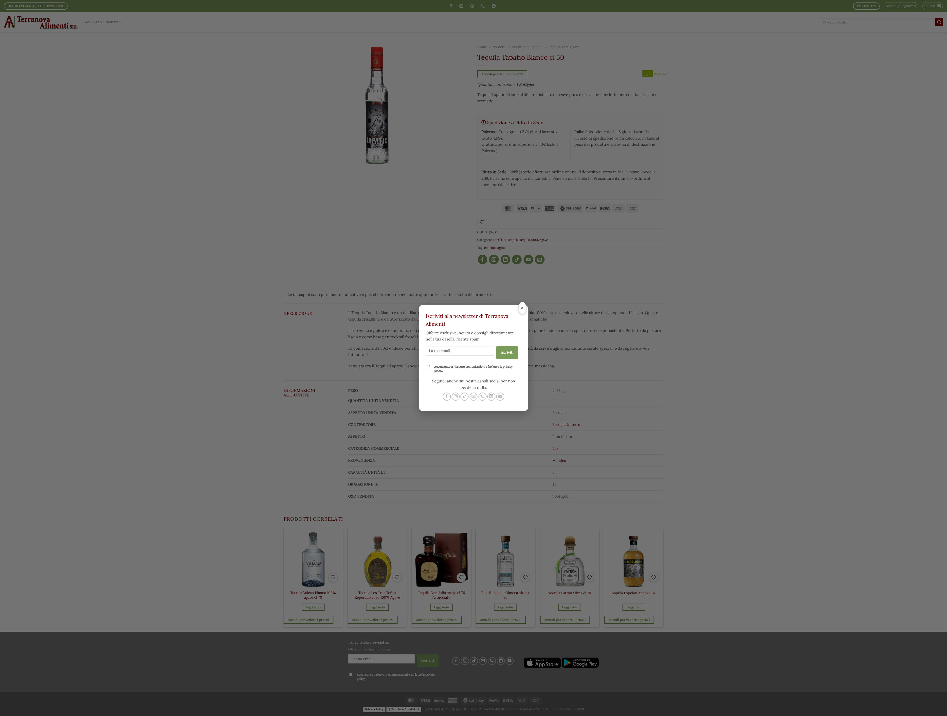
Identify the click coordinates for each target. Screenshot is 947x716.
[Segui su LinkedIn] (491, 397)
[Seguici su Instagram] (456, 397)
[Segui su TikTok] (464, 397)
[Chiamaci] (482, 397)
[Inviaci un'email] (474, 397)
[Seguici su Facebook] (447, 397)
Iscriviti (507, 352)
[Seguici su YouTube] (500, 397)
